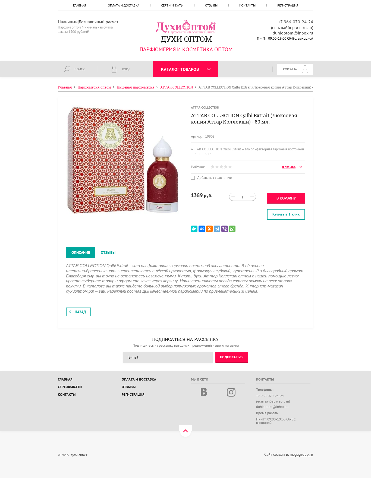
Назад (80, 311)
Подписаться (232, 357)
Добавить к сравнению (214, 178)
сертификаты (172, 5)
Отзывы (211, 5)
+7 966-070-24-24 (295, 21)
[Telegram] (217, 229)
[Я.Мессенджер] (194, 229)
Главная (79, 5)
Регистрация (287, 5)
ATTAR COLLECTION (205, 107)
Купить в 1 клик (286, 214)
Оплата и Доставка (123, 5)
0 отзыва (288, 167)
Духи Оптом (186, 39)
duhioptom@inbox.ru (293, 33)
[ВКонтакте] (202, 229)
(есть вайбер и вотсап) (292, 27)
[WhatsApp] (232, 229)
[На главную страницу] (186, 26)
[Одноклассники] (209, 229)
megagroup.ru (301, 454)
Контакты (247, 5)
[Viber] (224, 229)
